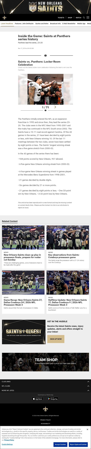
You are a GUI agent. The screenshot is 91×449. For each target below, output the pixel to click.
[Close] (87, 429)
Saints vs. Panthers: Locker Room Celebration (39, 63)
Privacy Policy (45, 420)
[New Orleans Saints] (45, 409)
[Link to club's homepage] (4, 16)
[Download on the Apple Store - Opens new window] (37, 399)
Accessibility (45, 423)
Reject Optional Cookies (78, 444)
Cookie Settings (7, 444)
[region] (45, 437)
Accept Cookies (60, 444)
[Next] (55, 107)
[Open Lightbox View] (45, 94)
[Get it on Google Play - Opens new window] (53, 400)
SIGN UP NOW (56, 339)
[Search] (84, 17)
